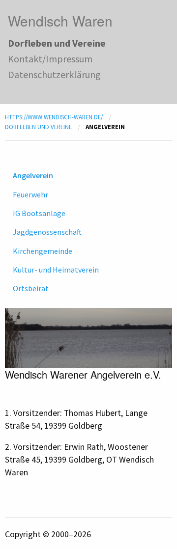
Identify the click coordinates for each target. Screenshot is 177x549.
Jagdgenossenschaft (47, 232)
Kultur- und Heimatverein (56, 269)
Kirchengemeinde (42, 251)
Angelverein (33, 175)
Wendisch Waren (60, 20)
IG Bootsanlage (39, 213)
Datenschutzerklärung (54, 74)
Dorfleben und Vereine (57, 43)
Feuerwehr (30, 194)
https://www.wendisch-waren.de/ (54, 117)
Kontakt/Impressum (50, 59)
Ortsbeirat (31, 288)
